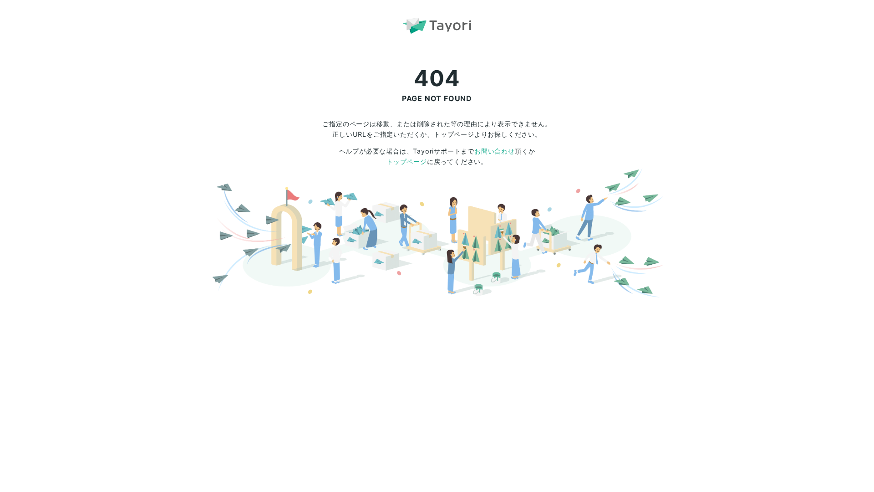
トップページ (406, 161)
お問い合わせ (494, 151)
